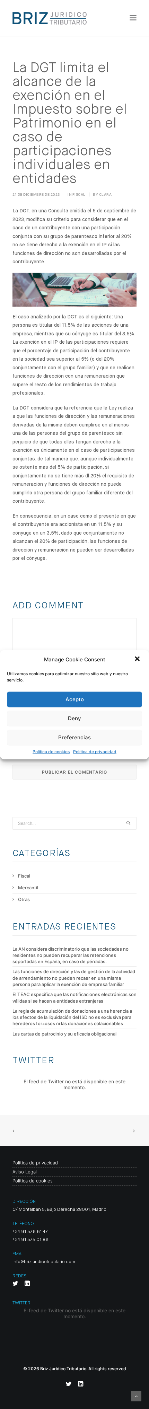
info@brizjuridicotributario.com (43, 1262)
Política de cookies (51, 751)
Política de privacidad (94, 751)
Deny (74, 718)
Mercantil (28, 887)
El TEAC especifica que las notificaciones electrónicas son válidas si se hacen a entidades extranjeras (74, 997)
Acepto (74, 699)
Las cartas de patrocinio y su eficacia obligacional (64, 1034)
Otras (24, 899)
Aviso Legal (24, 1171)
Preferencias (74, 737)
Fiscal (79, 194)
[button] (138, 659)
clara (105, 194)
